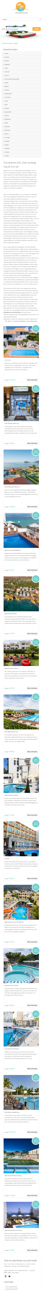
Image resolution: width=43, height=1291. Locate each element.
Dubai (6, 83)
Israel (6, 101)
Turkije (7, 156)
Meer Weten (36, 328)
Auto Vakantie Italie (11, 1287)
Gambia (7, 90)
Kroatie (7, 115)
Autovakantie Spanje (12, 1289)
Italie (6, 104)
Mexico (7, 134)
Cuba (6, 68)
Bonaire (7, 57)
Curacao (7, 72)
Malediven (8, 119)
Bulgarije (7, 64)
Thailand (7, 148)
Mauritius (7, 130)
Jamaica (7, 108)
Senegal (7, 141)
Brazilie (7, 61)
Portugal (7, 137)
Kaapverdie (8, 112)
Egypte (7, 86)
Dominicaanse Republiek (12, 79)
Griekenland (8, 94)
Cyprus (7, 75)
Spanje (7, 145)
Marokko (7, 126)
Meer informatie (32, 380)
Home (16, 43)
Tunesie (7, 152)
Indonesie (7, 97)
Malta (6, 123)
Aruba (6, 53)
